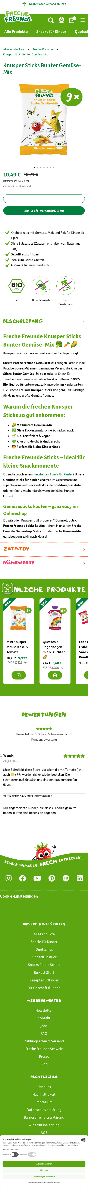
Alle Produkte (16, 31)
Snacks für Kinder (51, 31)
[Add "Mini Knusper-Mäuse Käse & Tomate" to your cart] (19, 675)
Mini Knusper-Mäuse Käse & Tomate (17, 646)
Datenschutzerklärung (44, 1109)
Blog (44, 1064)
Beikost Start (44, 972)
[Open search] (51, 20)
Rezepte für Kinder (44, 980)
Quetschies (44, 949)
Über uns (44, 1086)
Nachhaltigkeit (44, 1094)
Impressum (44, 1102)
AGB (44, 1132)
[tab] (34, 167)
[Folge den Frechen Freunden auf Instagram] (9, 878)
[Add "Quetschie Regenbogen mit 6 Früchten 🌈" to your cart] (55, 675)
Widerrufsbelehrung (44, 1124)
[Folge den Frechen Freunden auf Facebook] (22, 878)
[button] (44, 322)
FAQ (44, 1033)
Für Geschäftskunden (44, 987)
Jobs (44, 1025)
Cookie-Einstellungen (19, 896)
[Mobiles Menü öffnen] (83, 20)
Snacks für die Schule (44, 964)
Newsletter (44, 1010)
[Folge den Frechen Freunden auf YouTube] (37, 878)
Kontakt (44, 1017)
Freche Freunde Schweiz (44, 1048)
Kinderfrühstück (44, 956)
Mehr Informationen (39, 795)
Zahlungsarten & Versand (44, 1041)
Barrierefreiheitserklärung (44, 1117)
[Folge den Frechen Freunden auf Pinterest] (51, 878)
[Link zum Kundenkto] (61, 20)
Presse (44, 1056)
